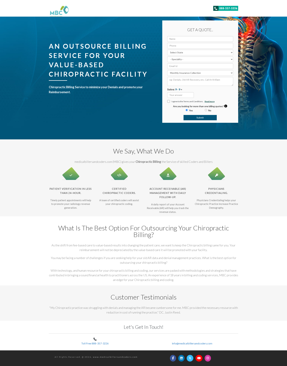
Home (178, 7)
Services (190, 7)
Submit (200, 117)
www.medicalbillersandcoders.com (115, 357)
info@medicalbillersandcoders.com (192, 343)
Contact (204, 7)
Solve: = (174, 89)
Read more (210, 101)
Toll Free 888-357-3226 (95, 343)
